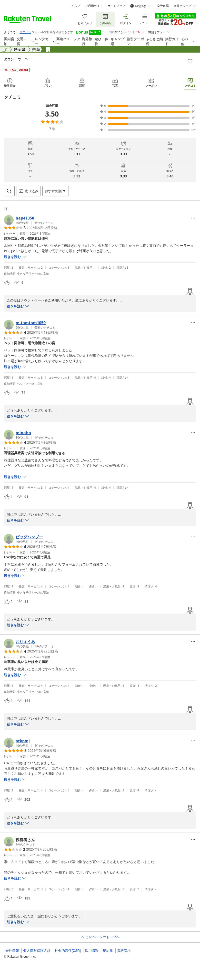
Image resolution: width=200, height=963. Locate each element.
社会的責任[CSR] (68, 951)
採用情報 (92, 951)
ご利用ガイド (94, 6)
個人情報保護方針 (36, 951)
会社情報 (12, 951)
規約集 (108, 951)
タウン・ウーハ (16, 59)
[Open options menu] (193, 218)
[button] (29, 220)
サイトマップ (116, 6)
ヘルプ (75, 6)
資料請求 (124, 951)
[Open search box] (9, 191)
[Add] (190, 61)
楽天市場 (163, 6)
